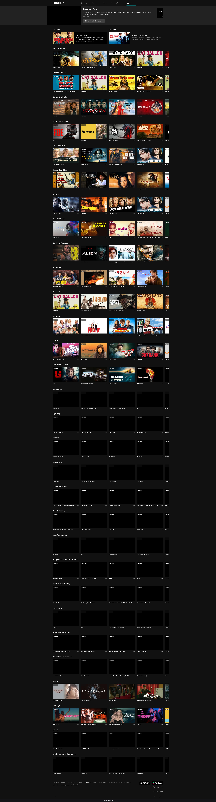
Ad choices (127, 782)
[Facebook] (158, 787)
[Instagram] (153, 787)
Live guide (86, 3)
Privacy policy (102, 782)
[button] (94, 21)
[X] (162, 787)
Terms (94, 782)
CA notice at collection (115, 782)
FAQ (54, 785)
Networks (133, 3)
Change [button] (161, 791)
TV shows (121, 3)
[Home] (58, 3)
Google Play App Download (157, 783)
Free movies (109, 3)
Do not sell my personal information (68, 785)
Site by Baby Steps (158, 797)
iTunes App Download (145, 783)
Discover (97, 3)
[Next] (163, 58)
